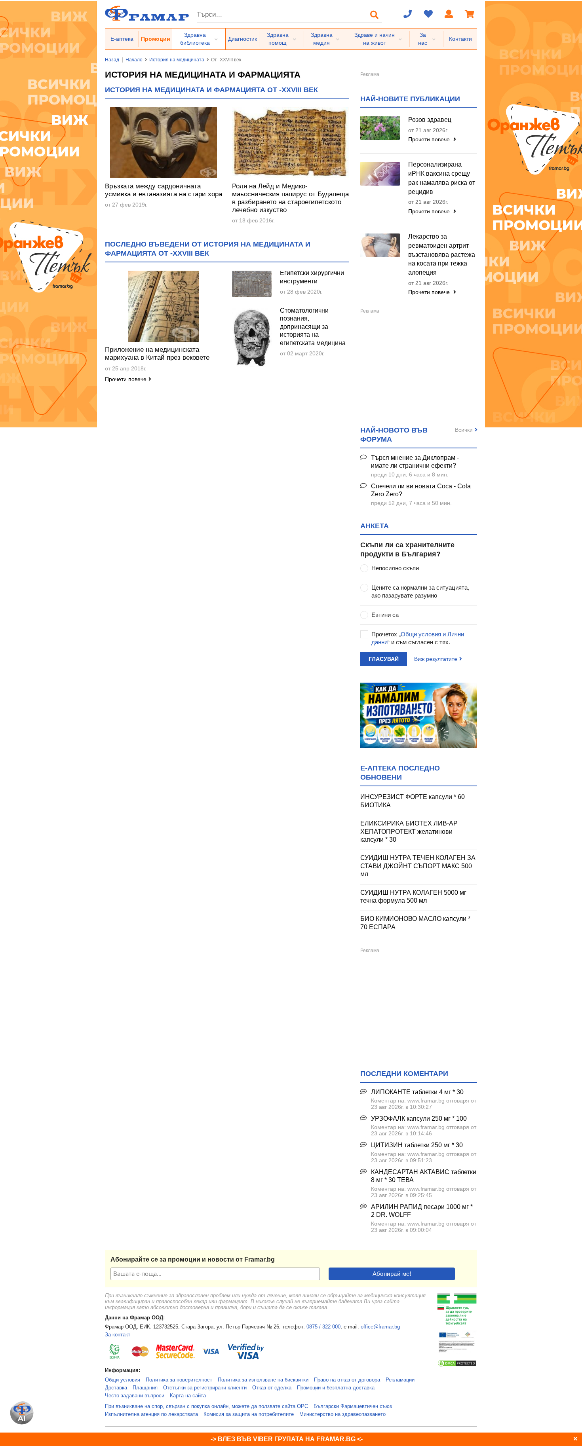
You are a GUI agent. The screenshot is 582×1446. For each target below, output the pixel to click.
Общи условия (122, 1380)
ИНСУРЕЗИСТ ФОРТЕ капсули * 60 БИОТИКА (412, 800)
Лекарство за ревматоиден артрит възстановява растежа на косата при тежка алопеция (441, 254)
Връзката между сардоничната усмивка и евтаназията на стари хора (163, 190)
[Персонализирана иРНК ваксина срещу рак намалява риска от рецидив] (380, 174)
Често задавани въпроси (134, 1396)
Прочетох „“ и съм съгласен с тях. (417, 638)
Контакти (460, 39)
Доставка (116, 1388)
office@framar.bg (380, 1327)
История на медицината (176, 60)
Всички (464, 430)
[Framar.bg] (147, 14)
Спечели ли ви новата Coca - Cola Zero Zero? (421, 490)
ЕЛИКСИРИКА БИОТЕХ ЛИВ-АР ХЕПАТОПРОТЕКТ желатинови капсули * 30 (409, 831)
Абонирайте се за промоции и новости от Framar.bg (192, 1259)
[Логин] (448, 14)
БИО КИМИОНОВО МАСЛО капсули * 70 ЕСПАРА (415, 922)
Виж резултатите (435, 659)
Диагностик (242, 39)
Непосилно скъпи (395, 568)
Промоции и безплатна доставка (336, 1388)
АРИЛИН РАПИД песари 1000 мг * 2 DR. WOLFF (422, 1210)
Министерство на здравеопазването (342, 1414)
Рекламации (400, 1380)
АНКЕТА (374, 526)
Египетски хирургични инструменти (312, 277)
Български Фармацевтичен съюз (353, 1406)
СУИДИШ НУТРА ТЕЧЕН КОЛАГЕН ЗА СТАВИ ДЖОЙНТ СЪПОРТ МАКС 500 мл (417, 865)
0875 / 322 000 (323, 1327)
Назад (112, 60)
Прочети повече (125, 379)
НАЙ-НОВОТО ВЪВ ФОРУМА (394, 434)
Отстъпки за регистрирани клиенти (205, 1388)
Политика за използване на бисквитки (263, 1380)
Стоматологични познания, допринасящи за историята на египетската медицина (313, 326)
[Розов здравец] (380, 128)
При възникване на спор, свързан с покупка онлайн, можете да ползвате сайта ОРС (206, 1406)
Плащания (145, 1388)
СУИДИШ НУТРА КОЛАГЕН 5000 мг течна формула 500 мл (413, 896)
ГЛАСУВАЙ (384, 659)
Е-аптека (121, 39)
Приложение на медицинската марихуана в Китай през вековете (157, 353)
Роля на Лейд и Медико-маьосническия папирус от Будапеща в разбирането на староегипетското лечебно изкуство (290, 198)
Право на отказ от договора (347, 1380)
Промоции (155, 39)
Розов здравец (429, 119)
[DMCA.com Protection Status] (457, 1365)
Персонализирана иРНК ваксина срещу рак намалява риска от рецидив (441, 178)
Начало (134, 60)
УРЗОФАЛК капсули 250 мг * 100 (419, 1118)
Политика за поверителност (179, 1380)
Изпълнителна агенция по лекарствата (151, 1414)
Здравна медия (322, 39)
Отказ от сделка (271, 1388)
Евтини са (385, 614)
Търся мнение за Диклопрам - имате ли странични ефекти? (415, 461)
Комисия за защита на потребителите (249, 1414)
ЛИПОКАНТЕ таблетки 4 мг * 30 (417, 1092)
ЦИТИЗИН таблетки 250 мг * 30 (417, 1145)
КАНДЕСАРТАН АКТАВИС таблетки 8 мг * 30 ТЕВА (423, 1176)
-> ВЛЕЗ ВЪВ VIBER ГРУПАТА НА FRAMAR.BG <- (287, 1439)
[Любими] (428, 14)
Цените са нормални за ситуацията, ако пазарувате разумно (420, 591)
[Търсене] (374, 14)
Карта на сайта (188, 1396)
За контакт (117, 1335)
